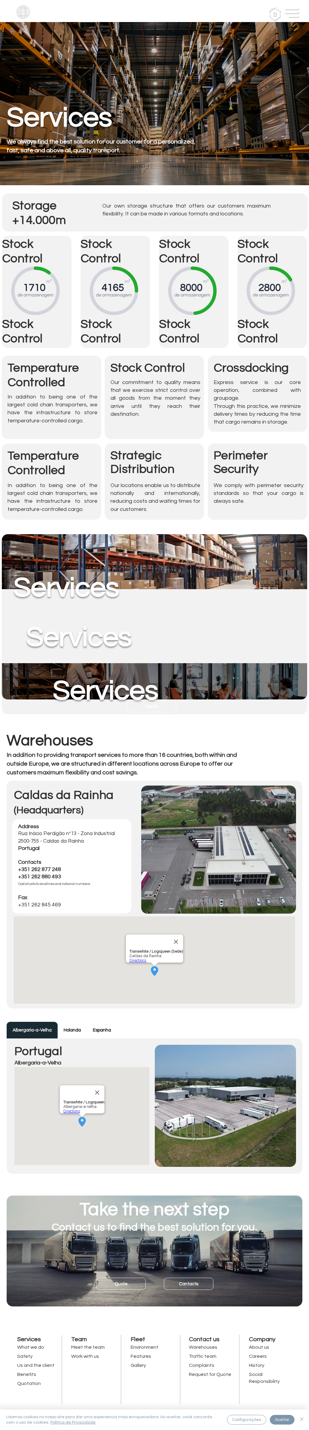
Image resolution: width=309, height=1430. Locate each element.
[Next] (286, 850)
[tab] (32, 1030)
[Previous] (151, 850)
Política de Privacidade (73, 1422)
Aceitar (282, 1420)
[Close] (301, 1419)
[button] (23, 11)
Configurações (246, 1420)
